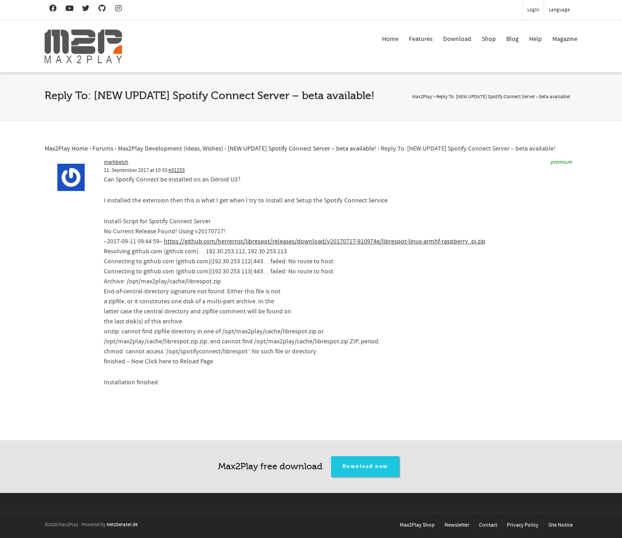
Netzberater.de (122, 525)
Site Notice (560, 525)
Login (533, 10)
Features (421, 39)
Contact (488, 525)
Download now (365, 466)
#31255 (176, 170)
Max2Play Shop (417, 525)
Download (457, 39)
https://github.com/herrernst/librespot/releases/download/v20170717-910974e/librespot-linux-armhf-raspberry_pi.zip (324, 241)
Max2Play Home (66, 149)
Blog (512, 39)
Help (535, 39)
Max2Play (422, 97)
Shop (489, 39)
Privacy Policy (523, 525)
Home (390, 39)
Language (559, 10)
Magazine (564, 39)
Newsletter (456, 525)
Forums (102, 149)
